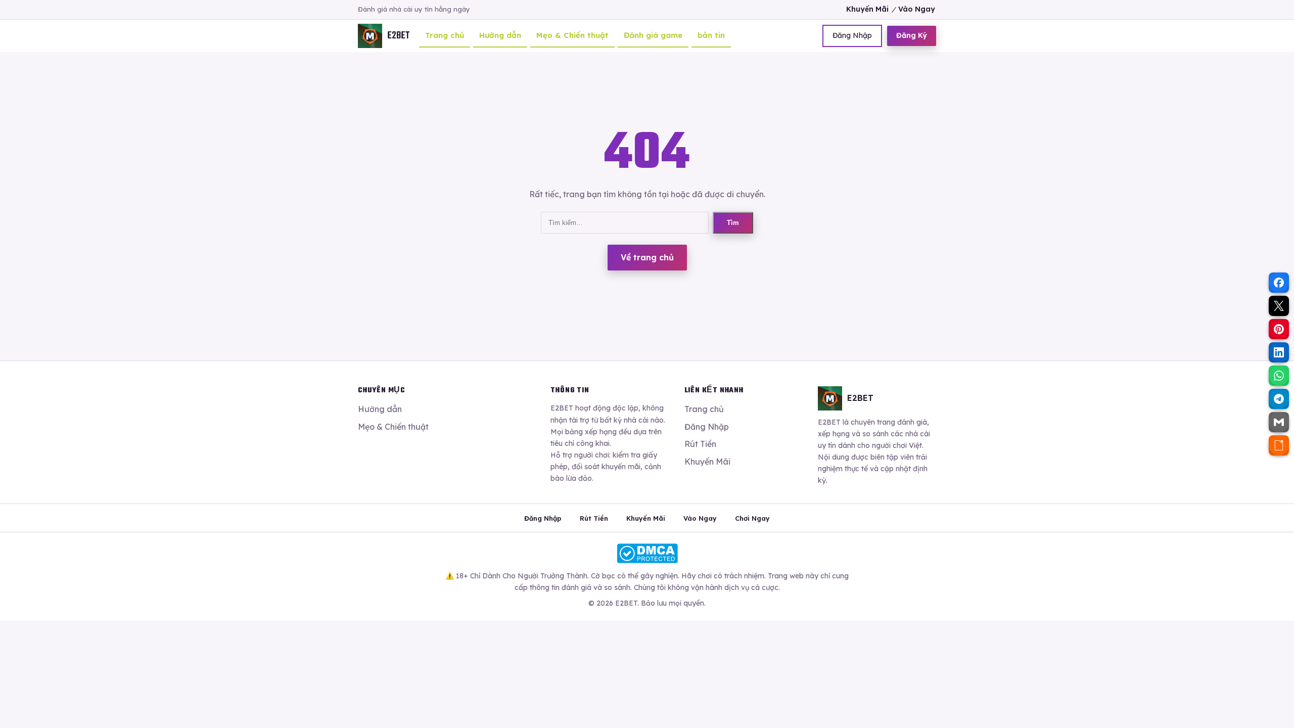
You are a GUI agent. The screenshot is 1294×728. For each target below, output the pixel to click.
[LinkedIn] (1279, 352)
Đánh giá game (653, 35)
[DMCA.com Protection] (647, 553)
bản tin (711, 35)
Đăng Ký (911, 35)
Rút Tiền (700, 444)
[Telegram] (1279, 399)
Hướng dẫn (500, 35)
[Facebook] (1279, 282)
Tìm (733, 222)
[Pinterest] (1279, 329)
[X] (1279, 306)
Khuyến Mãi (867, 9)
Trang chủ (444, 35)
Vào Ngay (916, 9)
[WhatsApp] (1279, 376)
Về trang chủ (647, 257)
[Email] (1279, 422)
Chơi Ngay (752, 518)
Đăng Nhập (852, 35)
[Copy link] (1279, 445)
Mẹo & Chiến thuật (572, 35)
